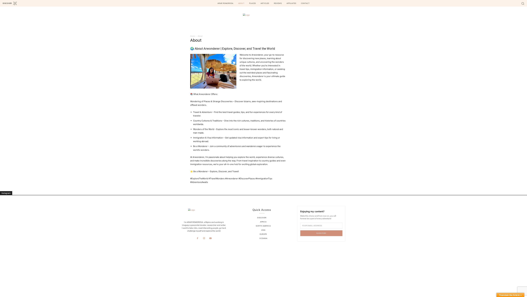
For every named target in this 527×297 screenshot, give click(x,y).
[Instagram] (204, 238)
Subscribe (321, 233)
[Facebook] (197, 238)
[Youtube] (210, 238)
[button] (522, 3)
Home (192, 36)
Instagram (6, 193)
